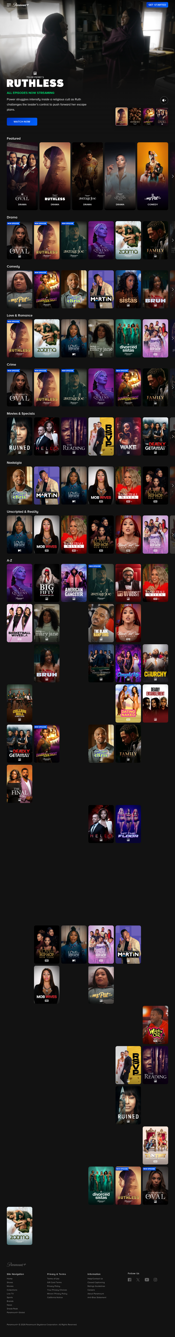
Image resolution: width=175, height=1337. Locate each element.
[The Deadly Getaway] (19, 744)
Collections (12, 1290)
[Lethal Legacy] (19, 904)
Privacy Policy (53, 1286)
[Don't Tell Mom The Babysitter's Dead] (74, 744)
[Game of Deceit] (155, 784)
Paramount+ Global (16, 1313)
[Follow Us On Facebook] (129, 1279)
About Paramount (96, 1294)
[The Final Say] (19, 784)
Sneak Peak (12, 1309)
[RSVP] (128, 1065)
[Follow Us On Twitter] (138, 1279)
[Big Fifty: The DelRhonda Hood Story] (46, 583)
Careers (91, 1290)
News (9, 1305)
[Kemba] (128, 864)
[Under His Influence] (46, 1226)
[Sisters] (101, 1145)
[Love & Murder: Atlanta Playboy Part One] (101, 904)
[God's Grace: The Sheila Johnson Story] (46, 824)
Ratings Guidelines (96, 1286)
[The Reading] (155, 1065)
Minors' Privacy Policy (57, 1294)
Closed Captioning (96, 1283)
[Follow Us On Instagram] (155, 1279)
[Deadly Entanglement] (155, 703)
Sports (10, 1298)
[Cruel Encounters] (74, 703)
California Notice (55, 1298)
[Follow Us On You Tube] (147, 1279)
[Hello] (101, 824)
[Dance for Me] (101, 703)
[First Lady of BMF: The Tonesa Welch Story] (74, 784)
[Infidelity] (101, 864)
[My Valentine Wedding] (46, 1025)
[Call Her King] (74, 663)
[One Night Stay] (19, 1065)
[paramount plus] (21, 5)
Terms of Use (53, 1279)
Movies (10, 1286)
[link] (157, 5)
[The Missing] (19, 985)
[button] (9, 5)
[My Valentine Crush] (19, 1025)
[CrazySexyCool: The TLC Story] (46, 703)
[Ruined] (128, 1105)
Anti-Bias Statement (97, 1298)
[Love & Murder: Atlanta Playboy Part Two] (128, 904)
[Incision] (74, 864)
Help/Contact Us (95, 1279)
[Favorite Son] (155, 744)
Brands (10, 1301)
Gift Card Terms (54, 1283)
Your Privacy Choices (57, 1290)
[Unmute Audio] (164, 100)
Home (9, 1279)
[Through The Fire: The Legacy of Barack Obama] (46, 1186)
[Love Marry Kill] (155, 904)
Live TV (10, 1294)
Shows (10, 1283)
